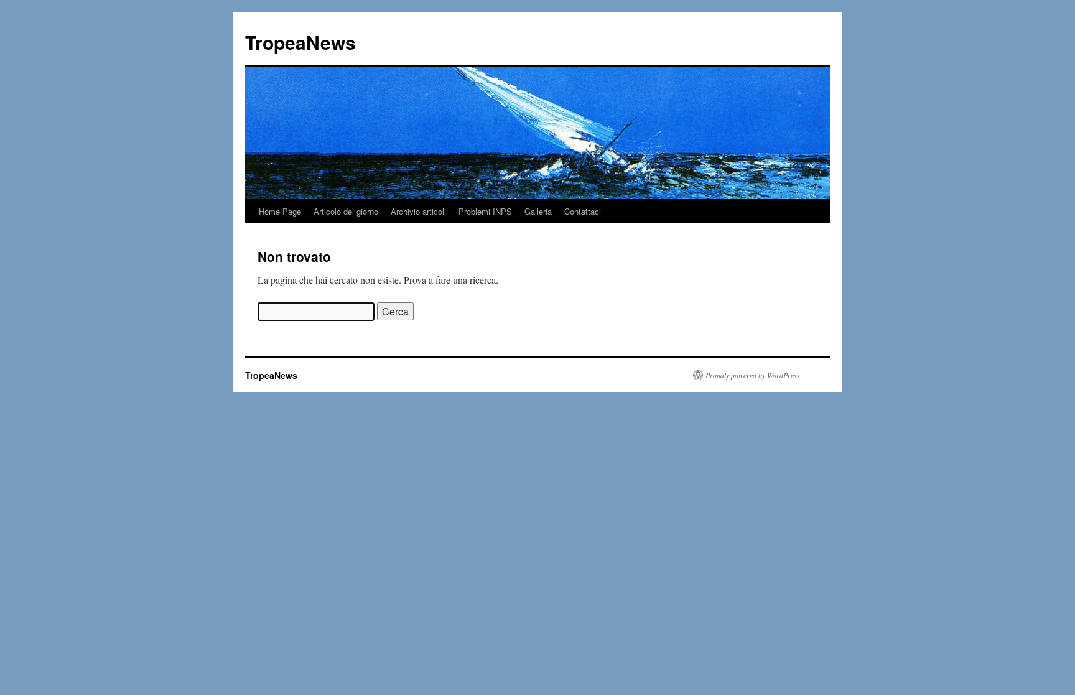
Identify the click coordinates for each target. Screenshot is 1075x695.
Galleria (538, 211)
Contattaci (582, 211)
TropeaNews (300, 42)
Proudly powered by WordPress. (753, 375)
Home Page (280, 211)
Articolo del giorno (346, 211)
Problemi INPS (485, 211)
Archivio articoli (418, 211)
